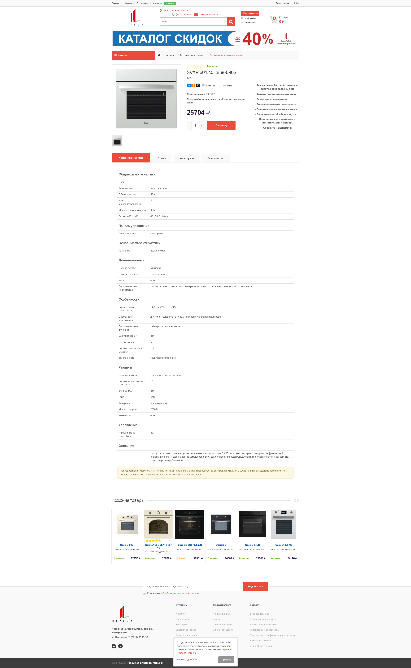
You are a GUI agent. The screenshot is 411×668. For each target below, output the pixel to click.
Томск (166, 10)
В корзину (221, 125)
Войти (296, 3)
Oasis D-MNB (252, 545)
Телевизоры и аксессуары (264, 629)
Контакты (157, 3)
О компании (142, 3)
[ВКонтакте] (189, 85)
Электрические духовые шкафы (226, 55)
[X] (198, 85)
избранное (250, 18)
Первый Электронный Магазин (145, 662)
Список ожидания (223, 629)
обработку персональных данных (180, 593)
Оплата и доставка (186, 635)
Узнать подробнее (187, 659)
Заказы (217, 619)
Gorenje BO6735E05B (190, 545)
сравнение (250, 22)
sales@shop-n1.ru (208, 14)
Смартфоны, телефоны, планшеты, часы (272, 635)
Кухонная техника (260, 640)
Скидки (170, 3)
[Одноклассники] (193, 85)
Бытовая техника (259, 613)
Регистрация (282, 3)
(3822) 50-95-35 (184, 14)
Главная (115, 3)
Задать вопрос (216, 158)
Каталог (128, 3)
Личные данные (222, 613)
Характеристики (131, 158)
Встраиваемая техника (192, 55)
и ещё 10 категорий (261, 646)
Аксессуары (187, 158)
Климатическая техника (263, 624)
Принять (226, 659)
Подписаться (255, 586)
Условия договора (186, 629)
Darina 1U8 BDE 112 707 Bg (158, 546)
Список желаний (222, 624)
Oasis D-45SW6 (283, 545)
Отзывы (161, 158)
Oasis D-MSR (127, 545)
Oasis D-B (221, 545)
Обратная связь (250, 13)
